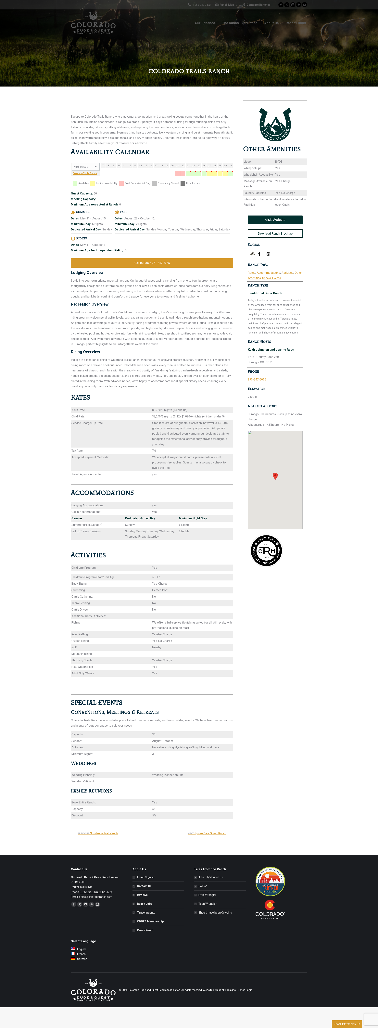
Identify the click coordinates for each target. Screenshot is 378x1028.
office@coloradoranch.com (95, 896)
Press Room (145, 930)
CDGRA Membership (150, 921)
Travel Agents (146, 912)
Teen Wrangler (207, 903)
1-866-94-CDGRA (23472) (96, 892)
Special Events (271, 278)
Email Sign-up (146, 877)
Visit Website (275, 220)
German (82, 959)
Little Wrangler (207, 894)
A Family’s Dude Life (210, 877)
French (81, 954)
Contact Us (144, 886)
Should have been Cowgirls (215, 912)
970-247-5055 (257, 379)
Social (254, 245)
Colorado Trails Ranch (85, 173)
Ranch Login (245, 989)
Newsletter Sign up (347, 1024)
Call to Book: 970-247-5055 (152, 263)
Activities (287, 273)
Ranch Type (258, 285)
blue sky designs (226, 989)
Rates (251, 273)
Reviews (142, 894)
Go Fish (202, 886)
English (81, 949)
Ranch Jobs (144, 903)
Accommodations (268, 273)
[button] (275, 476)
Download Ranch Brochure (275, 233)
